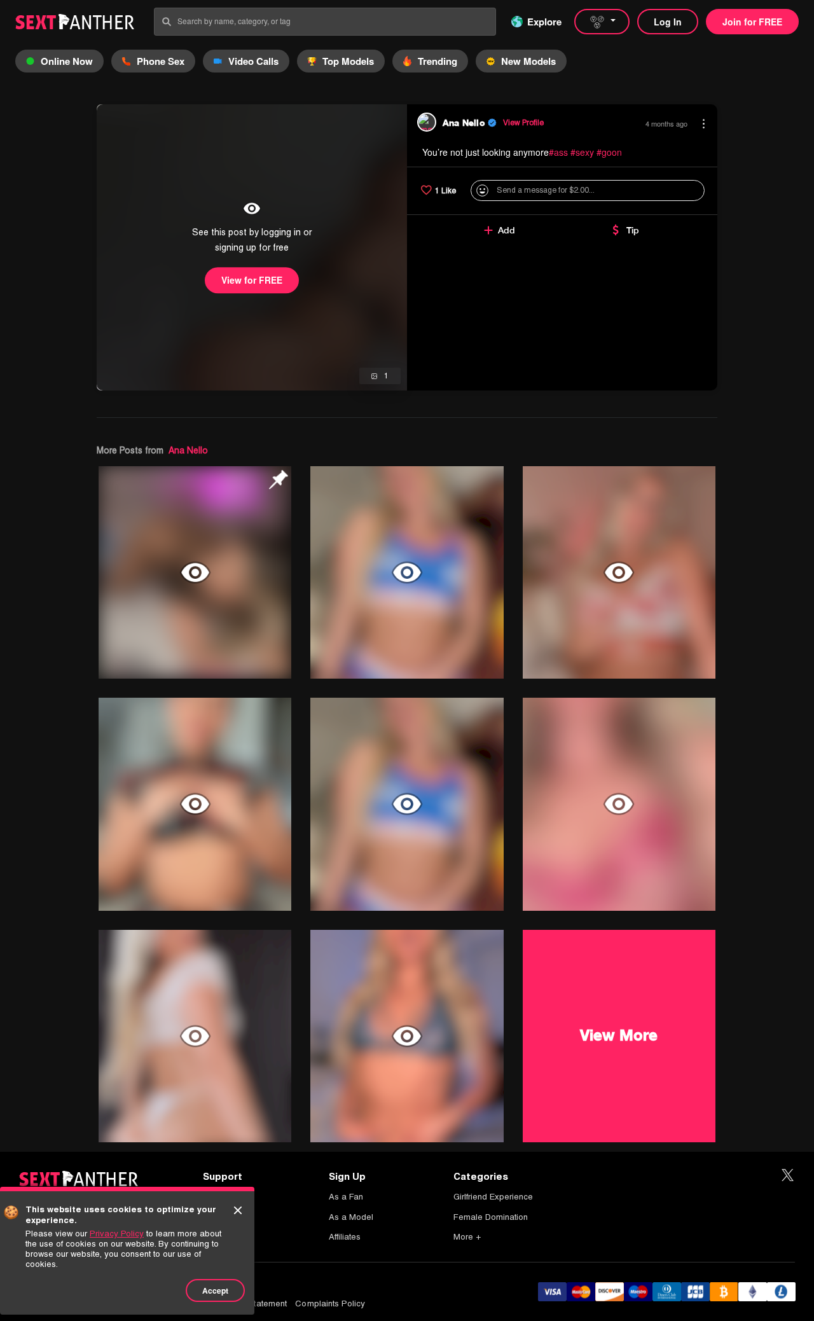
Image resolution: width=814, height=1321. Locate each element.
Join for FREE (752, 21)
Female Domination (490, 1217)
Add (506, 230)
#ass (558, 152)
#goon (609, 152)
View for (251, 279)
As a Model (351, 1217)
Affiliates (345, 1236)
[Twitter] (787, 1175)
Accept (215, 1290)
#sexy (582, 152)
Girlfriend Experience (493, 1196)
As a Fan (346, 1196)
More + (467, 1236)
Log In (668, 21)
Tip (632, 230)
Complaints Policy (330, 1303)
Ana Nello (188, 450)
